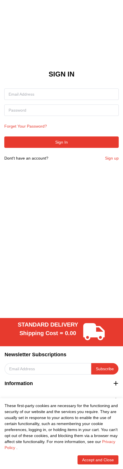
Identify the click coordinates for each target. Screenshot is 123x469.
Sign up (112, 158)
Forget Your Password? (25, 126)
